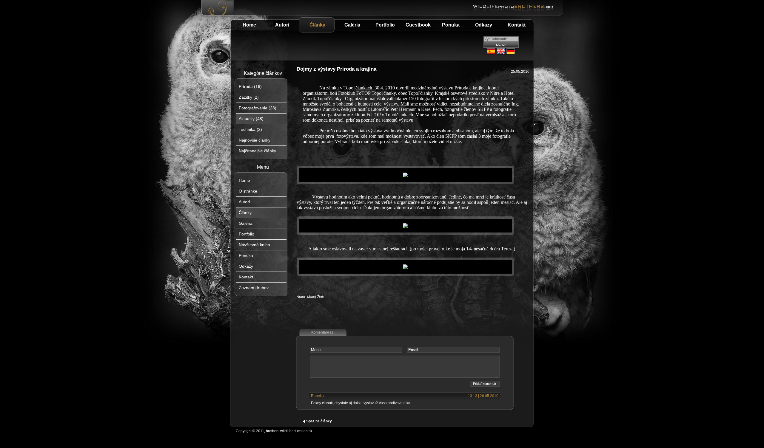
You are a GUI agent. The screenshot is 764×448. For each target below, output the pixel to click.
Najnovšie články (254, 140)
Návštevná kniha (254, 244)
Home (249, 24)
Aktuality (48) (251, 118)
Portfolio (385, 24)
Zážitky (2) (249, 97)
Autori (282, 24)
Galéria (352, 24)
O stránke (248, 191)
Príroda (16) (250, 86)
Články (317, 24)
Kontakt (517, 24)
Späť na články (319, 421)
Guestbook (418, 24)
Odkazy (483, 24)
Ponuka (451, 24)
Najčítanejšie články (257, 150)
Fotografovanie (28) (257, 108)
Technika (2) (250, 129)
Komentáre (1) (323, 332)
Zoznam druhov (254, 287)
